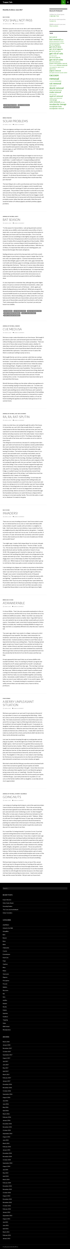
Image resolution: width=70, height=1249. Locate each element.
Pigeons (9, 118)
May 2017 (5, 1068)
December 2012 (7, 1199)
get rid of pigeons (56, 49)
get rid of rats (56, 53)
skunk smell (52, 90)
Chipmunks (6, 948)
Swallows (5, 1016)
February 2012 (7, 1209)
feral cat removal (53, 43)
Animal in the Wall (9, 216)
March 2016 (6, 1114)
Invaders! (10, 513)
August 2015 (6, 1137)
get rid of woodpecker (55, 62)
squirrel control (52, 94)
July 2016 (5, 1100)
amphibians (6, 925)
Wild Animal (6, 1026)
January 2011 (6, 1238)
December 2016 (7, 1084)
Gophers (5, 964)
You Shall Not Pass (17, 20)
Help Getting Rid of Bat (34, 311)
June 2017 (6, 1064)
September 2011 (7, 1215)
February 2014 (7, 1182)
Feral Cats (5, 957)
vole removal (54, 102)
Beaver (5, 938)
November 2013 (7, 1189)
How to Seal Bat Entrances (12, 315)
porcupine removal (54, 72)
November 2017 (7, 1048)
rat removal (55, 83)
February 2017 (7, 1078)
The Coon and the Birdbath (10, 909)
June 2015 (6, 1140)
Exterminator (6, 954)
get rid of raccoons (10, 105)
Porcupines (6, 698)
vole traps (62, 102)
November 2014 (7, 1156)
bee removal (60, 41)
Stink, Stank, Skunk (8, 903)
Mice (4, 967)
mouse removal (62, 65)
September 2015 (7, 1133)
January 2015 (6, 1150)
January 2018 (6, 1045)
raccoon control (63, 72)
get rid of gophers (54, 45)
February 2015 (7, 1146)
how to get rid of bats (28, 313)
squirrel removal (56, 96)
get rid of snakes (53, 55)
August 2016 (6, 1097)
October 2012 (7, 1205)
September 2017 (7, 1055)
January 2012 (6, 1212)
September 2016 (7, 1094)
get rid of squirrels (54, 57)
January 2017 (6, 1081)
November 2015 (7, 1127)
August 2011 (6, 1219)
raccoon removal (24, 105)
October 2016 (7, 1091)
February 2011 (7, 1235)
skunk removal (56, 88)
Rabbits (5, 987)
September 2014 (7, 1163)
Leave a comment (19, 23)
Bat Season (11, 219)
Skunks (5, 1007)
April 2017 (6, 1071)
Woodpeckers (7, 1030)
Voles (4, 1023)
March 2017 (6, 1074)
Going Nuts (12, 797)
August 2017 (6, 1058)
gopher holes (53, 63)
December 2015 (7, 1123)
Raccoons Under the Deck (11, 107)
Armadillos (6, 931)
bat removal (55, 39)
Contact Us (52, 21)
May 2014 (5, 1173)
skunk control (52, 85)
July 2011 (5, 1222)
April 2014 (6, 1176)
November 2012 (7, 1202)
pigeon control (61, 67)
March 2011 (6, 1232)
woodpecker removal (56, 108)
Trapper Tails (7, 2)
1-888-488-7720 (54, 16)
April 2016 (6, 1110)
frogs (4, 961)
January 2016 (6, 1120)
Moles (4, 970)
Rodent (23, 413)
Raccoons (6, 17)
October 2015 (7, 1130)
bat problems (8, 311)
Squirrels (24, 793)
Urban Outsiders (7, 913)
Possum (5, 984)
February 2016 (7, 1117)
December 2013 (7, 1186)
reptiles (5, 1000)
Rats (19, 413)
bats (62, 39)
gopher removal (62, 63)
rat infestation (57, 81)
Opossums (6, 974)
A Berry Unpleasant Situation (18, 703)
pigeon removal (55, 71)
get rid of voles (56, 59)
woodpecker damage (57, 104)
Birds (4, 118)
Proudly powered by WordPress (10, 1246)
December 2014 (7, 1153)
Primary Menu (68, 2)
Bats (16, 216)
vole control (59, 98)
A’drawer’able (14, 603)
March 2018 (6, 1041)
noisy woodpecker (53, 67)
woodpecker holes (55, 106)
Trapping (5, 1020)
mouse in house (53, 65)
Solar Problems (15, 121)
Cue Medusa (12, 329)
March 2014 (6, 1179)
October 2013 (7, 1192)
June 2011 (6, 1225)
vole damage (53, 100)
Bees (4, 941)
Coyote (5, 951)
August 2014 (6, 1166)
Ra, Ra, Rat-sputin (16, 417)
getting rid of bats (19, 311)
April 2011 (6, 1228)
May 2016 (5, 1107)
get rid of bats (61, 43)
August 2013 (6, 1196)
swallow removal (53, 98)
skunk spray (59, 90)
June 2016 (6, 1104)
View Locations (53, 26)
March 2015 (6, 1143)
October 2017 (7, 1051)
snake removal (55, 92)
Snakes (17, 326)
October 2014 (7, 1160)
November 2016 (7, 1087)
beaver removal (53, 41)
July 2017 (5, 1061)
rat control (51, 81)
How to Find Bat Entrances (12, 313)
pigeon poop (52, 69)
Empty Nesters (7, 899)
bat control (53, 37)
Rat (16, 413)
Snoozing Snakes (7, 906)
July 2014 (5, 1169)
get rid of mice (55, 47)
